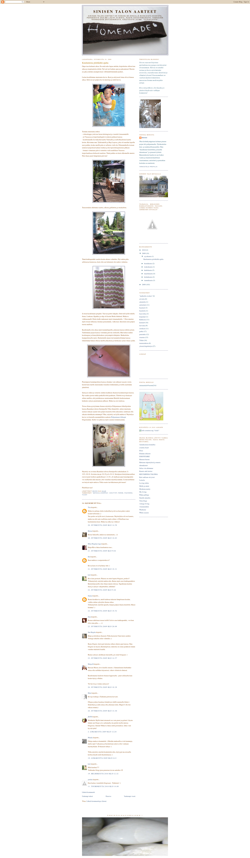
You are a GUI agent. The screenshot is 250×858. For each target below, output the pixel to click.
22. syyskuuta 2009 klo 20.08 (102, 626)
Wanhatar (142, 509)
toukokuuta (148, 267)
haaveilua (142, 314)
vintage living (144, 503)
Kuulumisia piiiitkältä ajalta (153, 259)
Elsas (141, 450)
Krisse (90, 531)
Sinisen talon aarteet (125, 11)
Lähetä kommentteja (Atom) (96, 801)
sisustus (142, 337)
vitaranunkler (144, 506)
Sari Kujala (92, 632)
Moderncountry (144, 489)
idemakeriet (143, 465)
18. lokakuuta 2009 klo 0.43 (102, 758)
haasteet (142, 308)
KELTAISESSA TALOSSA (148, 474)
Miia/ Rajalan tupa (94, 544)
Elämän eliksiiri (145, 453)
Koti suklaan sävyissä (147, 477)
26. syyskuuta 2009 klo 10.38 (102, 687)
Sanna (90, 596)
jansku (90, 779)
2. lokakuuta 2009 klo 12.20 (102, 731)
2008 (144, 284)
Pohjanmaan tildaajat (118, 417)
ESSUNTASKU (144, 456)
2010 (144, 250)
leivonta (142, 325)
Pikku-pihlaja (144, 495)
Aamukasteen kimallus (147, 444)
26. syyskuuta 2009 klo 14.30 (102, 711)
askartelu (142, 302)
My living (142, 492)
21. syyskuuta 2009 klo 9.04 (102, 551)
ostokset (142, 328)
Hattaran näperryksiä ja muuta (149, 462)
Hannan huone (144, 459)
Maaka (90, 737)
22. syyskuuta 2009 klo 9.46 (102, 590)
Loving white (144, 483)
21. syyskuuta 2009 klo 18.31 (102, 569)
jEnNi (90, 716)
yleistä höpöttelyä (145, 346)
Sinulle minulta (144, 498)
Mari (89, 693)
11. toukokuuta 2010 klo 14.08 (103, 786)
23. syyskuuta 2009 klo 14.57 (102, 658)
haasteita (142, 311)
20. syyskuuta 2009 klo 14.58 (102, 525)
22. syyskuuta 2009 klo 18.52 (102, 611)
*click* (156, 430)
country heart (144, 447)
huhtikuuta (148, 270)
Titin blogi (143, 501)
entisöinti (142, 305)
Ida (89, 556)
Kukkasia (142, 319)
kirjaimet (142, 317)
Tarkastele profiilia (148, 166)
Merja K (91, 664)
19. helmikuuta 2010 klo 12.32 (103, 773)
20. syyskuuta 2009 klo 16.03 (102, 538)
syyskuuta (148, 256)
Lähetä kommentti (88, 792)
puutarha (128, 493)
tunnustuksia (143, 343)
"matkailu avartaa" (100, 493)
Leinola (142, 480)
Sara (89, 617)
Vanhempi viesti (129, 796)
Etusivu (108, 796)
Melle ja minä (144, 486)
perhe (120, 493)
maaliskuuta (148, 273)
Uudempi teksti (87, 796)
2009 (144, 253)
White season (144, 512)
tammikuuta (148, 280)
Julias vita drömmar (146, 468)
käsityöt (113, 493)
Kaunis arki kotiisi (145, 471)
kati (89, 575)
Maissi (144, 137)
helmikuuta (148, 277)
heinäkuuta (148, 263)
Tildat (84, 494)
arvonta (142, 299)
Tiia (89, 507)
